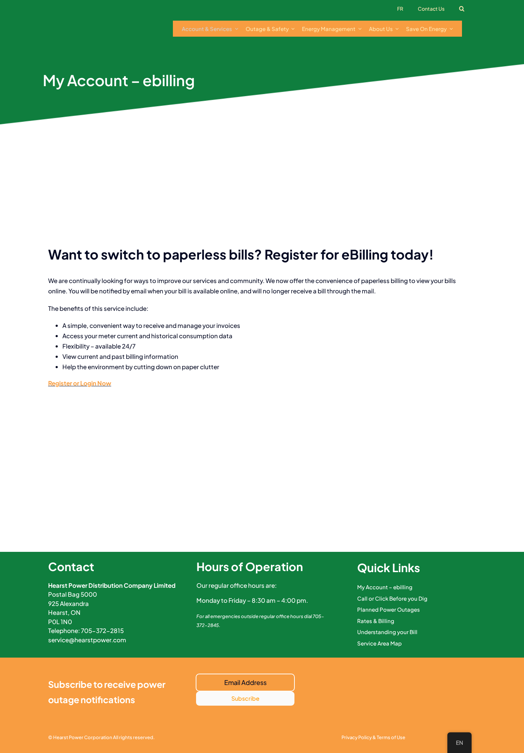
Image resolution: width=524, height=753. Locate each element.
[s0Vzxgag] (101, 17)
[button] (462, 9)
